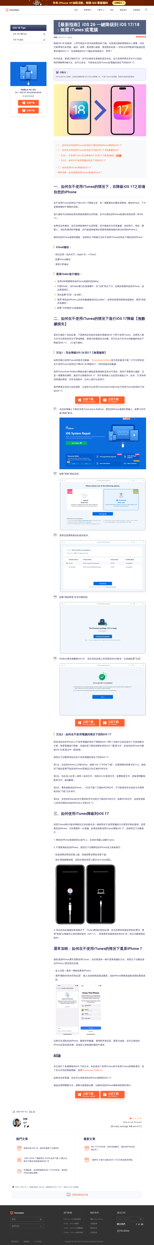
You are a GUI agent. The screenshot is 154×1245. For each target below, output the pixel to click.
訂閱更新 (93, 1232)
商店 (112, 10)
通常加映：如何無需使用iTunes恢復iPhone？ (80, 172)
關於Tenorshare (96, 1219)
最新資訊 (123, 10)
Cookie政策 (38, 1241)
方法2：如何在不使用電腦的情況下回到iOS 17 (83, 160)
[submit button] (41, 1219)
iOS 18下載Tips (20, 34)
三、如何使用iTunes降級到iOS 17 (74, 167)
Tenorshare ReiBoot (101, 360)
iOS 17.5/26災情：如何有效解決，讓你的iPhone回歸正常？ (113, 1148)
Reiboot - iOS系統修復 (72, 1219)
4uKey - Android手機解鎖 (73, 1228)
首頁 (76, 10)
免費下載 (31, 103)
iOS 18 (69, 37)
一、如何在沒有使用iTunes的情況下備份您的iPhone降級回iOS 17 (90, 145)
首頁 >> (18, 1187)
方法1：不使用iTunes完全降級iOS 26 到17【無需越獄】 (88, 155)
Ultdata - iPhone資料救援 (73, 1232)
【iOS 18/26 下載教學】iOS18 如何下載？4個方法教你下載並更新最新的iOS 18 (45, 1159)
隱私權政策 (15, 1241)
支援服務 (136, 10)
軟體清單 (87, 10)
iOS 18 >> (25, 1187)
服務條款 (26, 1241)
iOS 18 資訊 (18, 40)
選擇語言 (16, 1226)
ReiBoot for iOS (28, 90)
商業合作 (93, 1228)
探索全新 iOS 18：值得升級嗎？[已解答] (41, 1148)
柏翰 (55, 37)
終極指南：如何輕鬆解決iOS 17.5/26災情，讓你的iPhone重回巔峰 (45, 1171)
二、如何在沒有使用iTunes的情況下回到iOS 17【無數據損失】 (88, 150)
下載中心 (100, 10)
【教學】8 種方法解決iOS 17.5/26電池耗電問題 (111, 1160)
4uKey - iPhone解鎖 (71, 1224)
